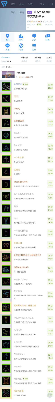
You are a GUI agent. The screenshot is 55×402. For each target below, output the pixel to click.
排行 (21, 39)
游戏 (13, 4)
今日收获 (18, 342)
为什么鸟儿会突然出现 (24, 193)
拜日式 (17, 108)
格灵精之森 (19, 390)
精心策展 (18, 378)
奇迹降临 (18, 290)
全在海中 (18, 366)
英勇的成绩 (19, 120)
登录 (42, 4)
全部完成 (18, 84)
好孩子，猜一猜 (21, 279)
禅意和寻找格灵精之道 (24, 317)
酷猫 (16, 206)
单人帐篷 (18, 145)
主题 (7, 49)
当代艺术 (18, 329)
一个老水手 (19, 157)
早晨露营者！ (20, 354)
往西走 (17, 169)
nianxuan (5, 57)
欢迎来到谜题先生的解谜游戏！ (27, 255)
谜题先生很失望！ (22, 267)
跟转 (16, 218)
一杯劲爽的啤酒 (21, 230)
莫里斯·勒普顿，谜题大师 (25, 305)
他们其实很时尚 (21, 181)
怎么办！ (18, 132)
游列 (34, 49)
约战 (21, 49)
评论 (34, 39)
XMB (8, 67)
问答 (30, 4)
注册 (51, 4)
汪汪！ (17, 96)
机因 (21, 4)
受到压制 (18, 242)
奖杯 (7, 39)
